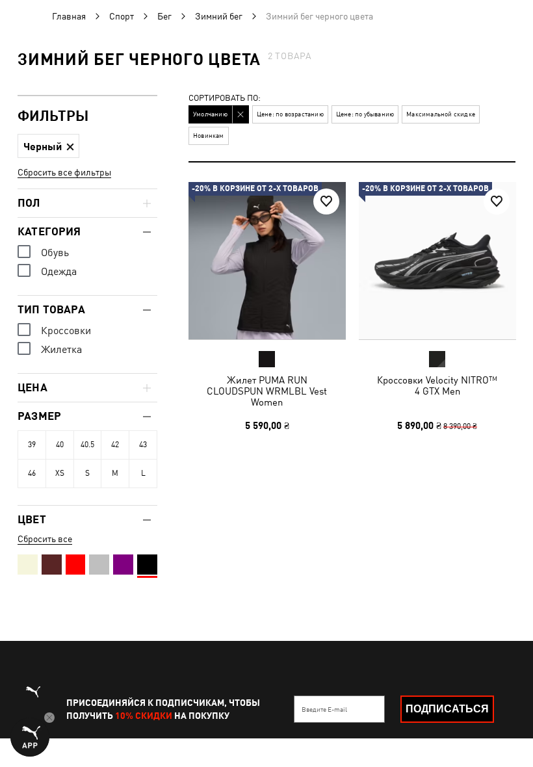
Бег (164, 16)
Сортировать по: (224, 98)
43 (143, 444)
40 (60, 444)
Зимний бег (218, 16)
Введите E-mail (324, 709)
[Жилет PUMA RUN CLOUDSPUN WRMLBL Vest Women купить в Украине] (267, 260)
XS (59, 473)
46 (32, 473)
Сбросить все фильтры (64, 172)
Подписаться (447, 708)
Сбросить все (45, 539)
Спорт (121, 16)
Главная (69, 16)
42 (115, 444)
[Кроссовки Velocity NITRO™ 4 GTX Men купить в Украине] (437, 260)
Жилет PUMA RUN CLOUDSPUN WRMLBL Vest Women (267, 391)
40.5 (87, 444)
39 (32, 444)
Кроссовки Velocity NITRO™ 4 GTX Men (437, 385)
